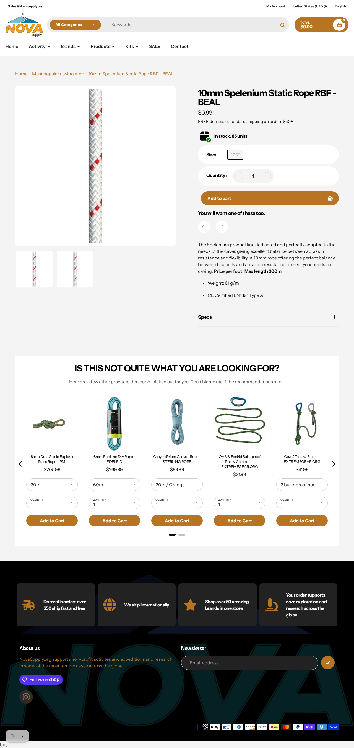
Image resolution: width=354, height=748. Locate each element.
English (340, 6)
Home (21, 73)
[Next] (222, 227)
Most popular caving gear (58, 73)
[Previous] (204, 227)
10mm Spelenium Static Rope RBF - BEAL (131, 73)
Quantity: (216, 175)
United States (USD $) (310, 6)
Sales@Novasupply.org (25, 6)
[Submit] (328, 662)
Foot (235, 154)
